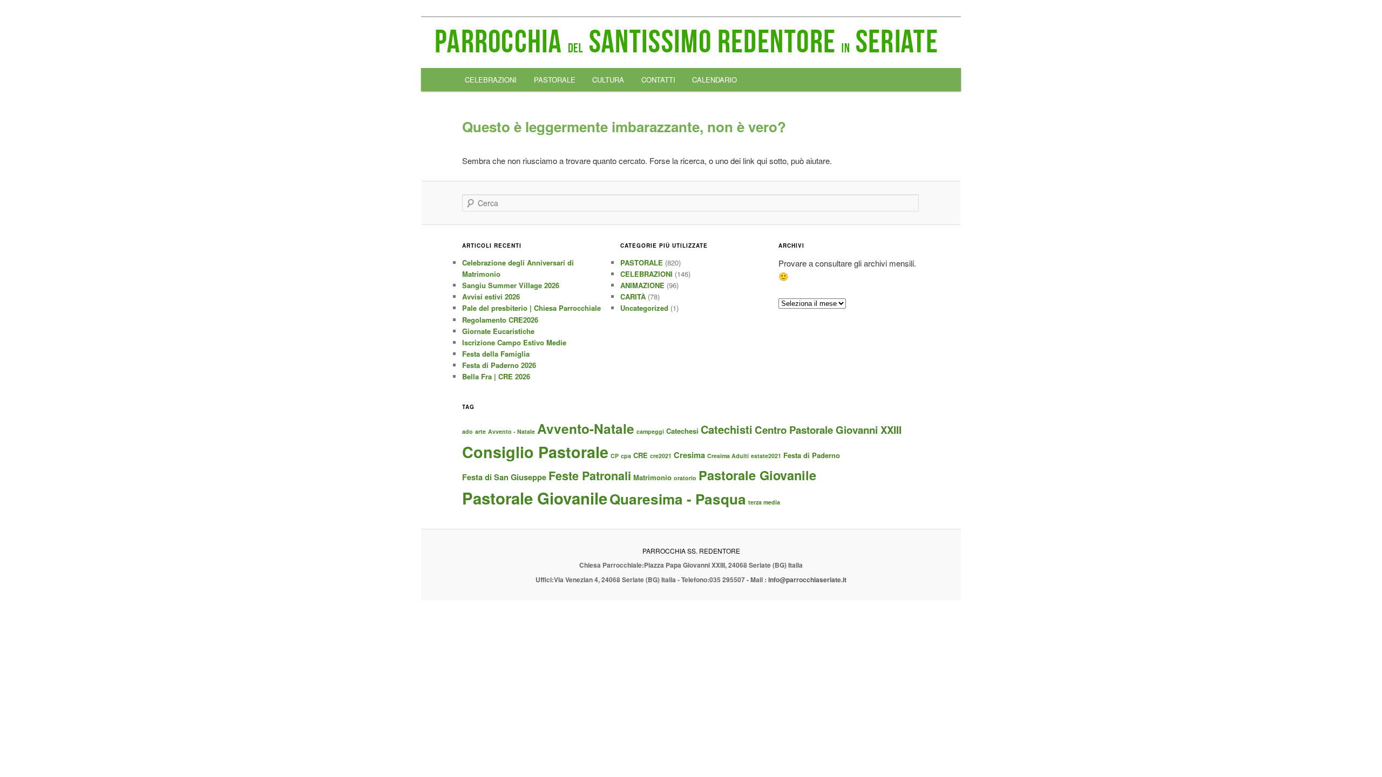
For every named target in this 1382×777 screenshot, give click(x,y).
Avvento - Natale (511, 431)
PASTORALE (554, 79)
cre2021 (661, 456)
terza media (764, 502)
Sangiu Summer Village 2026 (510, 285)
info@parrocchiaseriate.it (807, 579)
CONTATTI (658, 79)
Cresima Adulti (728, 456)
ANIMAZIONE (642, 285)
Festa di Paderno (811, 455)
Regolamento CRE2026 (500, 320)
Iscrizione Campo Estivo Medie (514, 342)
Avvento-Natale (585, 428)
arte (480, 431)
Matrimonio (652, 477)
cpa (626, 456)
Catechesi (682, 431)
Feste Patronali (589, 475)
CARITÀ (633, 296)
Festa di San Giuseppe (504, 477)
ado (467, 431)
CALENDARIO (714, 79)
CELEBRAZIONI (491, 79)
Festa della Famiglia (496, 354)
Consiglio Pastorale (535, 452)
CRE (640, 455)
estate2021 (766, 456)
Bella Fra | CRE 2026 (496, 376)
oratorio (685, 478)
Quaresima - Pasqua (677, 499)
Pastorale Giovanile (757, 475)
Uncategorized (644, 308)
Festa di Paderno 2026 (499, 365)
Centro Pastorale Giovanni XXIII (828, 429)
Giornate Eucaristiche (498, 331)
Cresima (689, 455)
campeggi (650, 431)
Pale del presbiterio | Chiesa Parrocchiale (531, 308)
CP (615, 456)
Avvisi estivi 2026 (491, 296)
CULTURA (608, 79)
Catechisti (727, 429)
